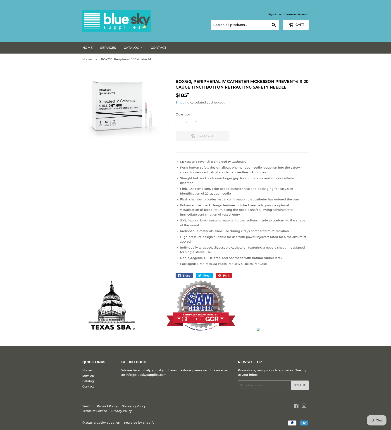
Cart (299, 25)
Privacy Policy (121, 411)
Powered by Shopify (139, 422)
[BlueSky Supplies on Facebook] (296, 406)
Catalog (132, 48)
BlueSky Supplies (106, 422)
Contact (158, 48)
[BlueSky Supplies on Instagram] (304, 406)
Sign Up (300, 385)
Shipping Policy (133, 406)
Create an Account (296, 14)
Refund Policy (107, 406)
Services (108, 48)
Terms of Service (94, 411)
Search (87, 406)
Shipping (182, 102)
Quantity (183, 114)
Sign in (272, 14)
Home (87, 48)
